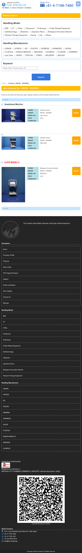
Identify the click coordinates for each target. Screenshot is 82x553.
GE (26, 48)
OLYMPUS (50, 52)
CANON (8, 48)
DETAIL (76, 113)
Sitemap (6, 303)
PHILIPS (34, 48)
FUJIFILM (9, 52)
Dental (33, 35)
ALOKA (68, 48)
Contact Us (7, 297)
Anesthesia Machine (13, 104)
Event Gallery (7, 291)
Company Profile (8, 255)
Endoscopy (42, 28)
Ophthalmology (11, 31)
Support (5, 279)
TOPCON (29, 55)
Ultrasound (30, 28)
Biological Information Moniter (60, 31)
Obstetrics (24, 31)
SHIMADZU (57, 48)
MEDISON (38, 52)
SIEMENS (45, 48)
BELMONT (50, 55)
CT (13, 28)
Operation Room (38, 31)
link (57, 95)
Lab (40, 35)
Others (48, 35)
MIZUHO (61, 55)
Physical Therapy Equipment (16, 35)
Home (5, 249)
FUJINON (62, 52)
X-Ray (20, 28)
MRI (6, 28)
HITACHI (18, 48)
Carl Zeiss (9, 55)
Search (41, 77)
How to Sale (7, 267)
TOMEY (39, 55)
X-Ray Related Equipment (60, 28)
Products (6, 261)
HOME (3, 83)
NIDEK (19, 55)
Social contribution (9, 285)
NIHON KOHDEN (45, 113)
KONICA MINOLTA (23, 52)
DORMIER (73, 52)
